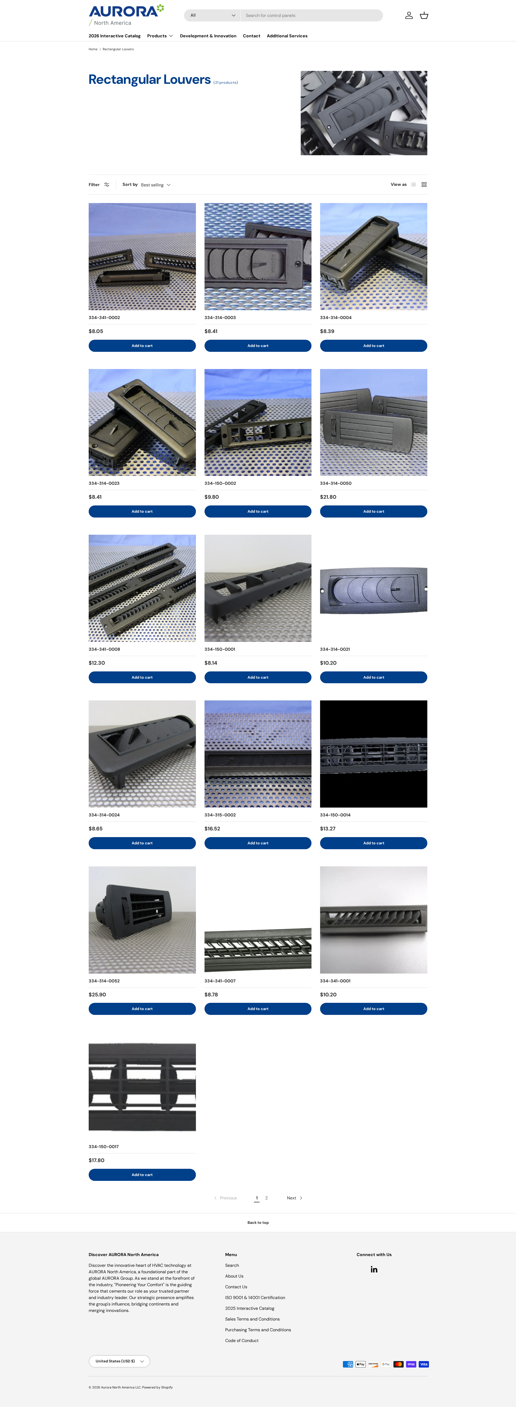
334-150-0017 (104, 1146)
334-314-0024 (104, 815)
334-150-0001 (220, 649)
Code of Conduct (242, 1340)
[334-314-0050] (373, 422)
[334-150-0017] (142, 1085)
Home (93, 49)
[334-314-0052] (142, 920)
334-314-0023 (104, 483)
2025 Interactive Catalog (249, 1308)
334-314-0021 (335, 649)
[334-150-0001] (258, 588)
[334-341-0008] (142, 588)
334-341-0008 (104, 649)
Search (232, 1265)
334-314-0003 (220, 317)
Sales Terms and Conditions (252, 1319)
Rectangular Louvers (118, 49)
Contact (251, 36)
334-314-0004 (336, 317)
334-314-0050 (336, 483)
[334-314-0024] (142, 754)
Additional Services (287, 36)
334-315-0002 (220, 815)
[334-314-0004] (373, 256)
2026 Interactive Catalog (115, 36)
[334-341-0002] (142, 256)
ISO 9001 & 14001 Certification (255, 1297)
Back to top (258, 1222)
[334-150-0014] (373, 754)
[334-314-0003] (258, 256)
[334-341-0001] (373, 920)
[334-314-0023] (142, 422)
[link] (225, 1198)
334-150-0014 (335, 815)
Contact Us (236, 1287)
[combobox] (283, 15)
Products (157, 36)
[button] (424, 15)
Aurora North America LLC (121, 1387)
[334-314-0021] (373, 588)
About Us (234, 1276)
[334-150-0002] (258, 422)
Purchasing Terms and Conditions (258, 1330)
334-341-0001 (335, 981)
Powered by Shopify (157, 1387)
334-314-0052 (104, 981)
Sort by (130, 184)
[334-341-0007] (258, 920)
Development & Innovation (208, 36)
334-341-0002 (104, 317)
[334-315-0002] (258, 754)
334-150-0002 (220, 483)
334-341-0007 (220, 981)
